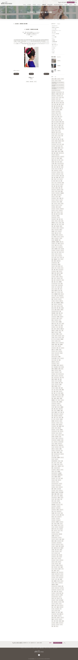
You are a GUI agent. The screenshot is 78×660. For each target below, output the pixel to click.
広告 (52, 118)
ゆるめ (60, 370)
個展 (52, 299)
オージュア (61, 431)
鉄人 (54, 455)
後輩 (59, 191)
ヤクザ (52, 476)
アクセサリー (61, 208)
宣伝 (60, 405)
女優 (52, 415)
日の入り (53, 516)
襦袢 (54, 269)
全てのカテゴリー (55, 25)
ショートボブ (60, 351)
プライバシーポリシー (59, 92)
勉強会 (63, 389)
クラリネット (61, 575)
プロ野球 (57, 330)
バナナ (55, 292)
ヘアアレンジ (58, 172)
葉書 (62, 417)
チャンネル (53, 351)
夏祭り (61, 158)
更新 (59, 177)
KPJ (61, 598)
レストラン (62, 358)
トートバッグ (58, 504)
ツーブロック (59, 231)
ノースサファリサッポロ (55, 502)
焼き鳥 (55, 591)
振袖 (52, 259)
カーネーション (54, 318)
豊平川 (61, 149)
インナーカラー (59, 95)
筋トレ (55, 125)
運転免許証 (55, 259)
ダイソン (58, 363)
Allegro (52, 558)
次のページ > (46, 73)
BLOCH (59, 123)
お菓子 (61, 283)
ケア (57, 137)
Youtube (60, 349)
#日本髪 (27, 81)
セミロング (55, 304)
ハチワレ (53, 582)
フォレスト (58, 212)
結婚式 (61, 109)
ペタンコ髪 (62, 248)
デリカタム (53, 450)
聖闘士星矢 (53, 492)
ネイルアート (56, 372)
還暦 (62, 222)
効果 (61, 478)
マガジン (58, 570)
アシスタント (60, 210)
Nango (63, 128)
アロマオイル (53, 297)
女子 (58, 431)
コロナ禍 (53, 337)
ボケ (56, 478)
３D (56, 243)
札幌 (52, 123)
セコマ (52, 149)
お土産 (57, 391)
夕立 (55, 516)
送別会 (60, 384)
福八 (55, 323)
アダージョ (56, 563)
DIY (59, 137)
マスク (52, 295)
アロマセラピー (61, 295)
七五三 (57, 198)
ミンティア (53, 539)
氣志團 (52, 605)
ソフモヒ (61, 238)
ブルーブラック (59, 182)
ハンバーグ (55, 203)
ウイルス (56, 337)
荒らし (57, 626)
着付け (52, 121)
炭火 (57, 591)
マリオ (59, 478)
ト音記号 (57, 546)
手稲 (52, 170)
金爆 (58, 262)
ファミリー (60, 271)
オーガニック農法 (54, 457)
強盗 (52, 626)
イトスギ (53, 563)
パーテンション (60, 582)
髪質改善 (61, 429)
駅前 (54, 102)
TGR (61, 219)
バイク (59, 259)
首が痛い (59, 264)
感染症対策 (53, 584)
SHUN (60, 436)
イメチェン (59, 142)
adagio (59, 563)
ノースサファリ (54, 396)
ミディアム (57, 429)
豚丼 (55, 617)
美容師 (61, 191)
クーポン (53, 109)
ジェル (60, 372)
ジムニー (57, 222)
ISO (61, 278)
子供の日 (62, 309)
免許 (54, 177)
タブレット (57, 539)
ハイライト (57, 422)
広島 (52, 523)
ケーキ (52, 309)
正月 (57, 252)
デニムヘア (60, 391)
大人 (52, 391)
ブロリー (53, 443)
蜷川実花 (62, 339)
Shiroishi (60, 128)
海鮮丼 (52, 368)
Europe (52, 511)
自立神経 (56, 379)
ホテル (62, 368)
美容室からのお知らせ (16, 70)
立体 (52, 410)
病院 (54, 408)
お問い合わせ (53, 92)
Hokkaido (53, 161)
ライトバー (57, 419)
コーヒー (58, 217)
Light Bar (61, 419)
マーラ (59, 530)
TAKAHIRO (56, 436)
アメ (54, 339)
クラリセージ (60, 490)
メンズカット (53, 593)
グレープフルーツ (59, 542)
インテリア (53, 139)
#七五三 (35, 81)
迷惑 (58, 116)
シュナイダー (53, 490)
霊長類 (59, 497)
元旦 (59, 248)
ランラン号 (56, 610)
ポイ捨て (53, 116)
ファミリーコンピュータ (55, 483)
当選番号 (56, 412)
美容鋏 (58, 523)
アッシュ (61, 205)
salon (57, 128)
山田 (52, 203)
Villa (61, 450)
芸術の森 (53, 344)
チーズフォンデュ (54, 589)
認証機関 (58, 457)
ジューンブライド (58, 111)
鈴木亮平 (59, 476)
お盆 (52, 452)
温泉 (62, 135)
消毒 (60, 311)
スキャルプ (53, 142)
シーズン (62, 104)
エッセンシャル (58, 544)
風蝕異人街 (53, 222)
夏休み (55, 452)
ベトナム (60, 603)
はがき (60, 417)
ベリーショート (61, 622)
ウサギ (52, 175)
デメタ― (56, 466)
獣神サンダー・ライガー (55, 445)
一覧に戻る (31, 73)
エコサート (56, 459)
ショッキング (53, 622)
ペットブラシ (59, 335)
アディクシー (53, 422)
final (55, 511)
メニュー (53, 80)
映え (62, 97)
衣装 (52, 269)
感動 (55, 163)
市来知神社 (56, 248)
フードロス (57, 532)
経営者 (61, 201)
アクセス (59, 80)
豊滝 (59, 502)
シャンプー (62, 236)
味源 (63, 224)
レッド (54, 419)
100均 (56, 335)
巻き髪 (52, 290)
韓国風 (62, 165)
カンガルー (53, 546)
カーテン (53, 384)
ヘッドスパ (59, 135)
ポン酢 (52, 598)
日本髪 (60, 198)
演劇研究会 (57, 241)
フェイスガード (54, 363)
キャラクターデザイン (54, 537)
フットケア (61, 184)
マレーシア (62, 250)
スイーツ (56, 255)
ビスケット (57, 624)
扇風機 (62, 151)
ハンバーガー (56, 619)
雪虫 (52, 398)
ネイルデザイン (61, 342)
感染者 (52, 292)
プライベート (54, 46)
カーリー (57, 210)
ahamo (60, 539)
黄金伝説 (57, 492)
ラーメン (60, 224)
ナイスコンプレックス (54, 283)
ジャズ (56, 579)
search (56, 135)
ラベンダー (57, 297)
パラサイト (61, 276)
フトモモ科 (57, 575)
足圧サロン (60, 424)
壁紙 (58, 139)
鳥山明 (56, 443)
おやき (59, 612)
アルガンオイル (56, 170)
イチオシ (58, 462)
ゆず (61, 499)
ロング (61, 288)
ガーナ (52, 257)
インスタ (60, 97)
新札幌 (57, 509)
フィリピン (58, 292)
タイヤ (52, 182)
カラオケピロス (54, 509)
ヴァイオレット (60, 443)
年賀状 (61, 410)
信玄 (57, 572)
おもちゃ (53, 372)
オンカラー (57, 389)
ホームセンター (54, 405)
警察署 (57, 349)
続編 (61, 325)
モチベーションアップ (54, 356)
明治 (55, 257)
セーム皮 (55, 523)
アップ (62, 172)
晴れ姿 (52, 370)
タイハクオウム (54, 506)
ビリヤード (59, 558)
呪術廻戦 (58, 410)
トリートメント (54, 172)
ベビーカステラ (54, 542)
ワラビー (62, 544)
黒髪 (62, 182)
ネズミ (61, 530)
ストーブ (53, 245)
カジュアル (53, 210)
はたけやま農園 (61, 492)
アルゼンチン (53, 532)
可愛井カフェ (53, 612)
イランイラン (61, 297)
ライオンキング (60, 304)
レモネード (60, 619)
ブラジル (62, 497)
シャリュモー (53, 577)
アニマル (53, 135)
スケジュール (53, 624)
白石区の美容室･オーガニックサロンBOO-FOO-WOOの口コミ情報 (58, 83)
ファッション (54, 43)
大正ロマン (58, 328)
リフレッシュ (57, 184)
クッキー (61, 624)
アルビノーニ (53, 565)
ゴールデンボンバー (54, 262)
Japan (55, 161)
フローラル (53, 544)
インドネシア (58, 250)
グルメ (53, 49)
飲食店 (60, 125)
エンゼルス (61, 565)
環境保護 (59, 471)
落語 (60, 593)
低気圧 (61, 579)
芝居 (60, 241)
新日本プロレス (61, 445)
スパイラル (55, 165)
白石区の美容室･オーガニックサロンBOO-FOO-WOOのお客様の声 (58, 88)
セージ (57, 490)
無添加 (55, 464)
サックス (53, 579)
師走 (58, 579)
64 (55, 158)
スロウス (59, 203)
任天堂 (56, 438)
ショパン (56, 558)
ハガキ (57, 417)
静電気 (61, 398)
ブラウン (59, 118)
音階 (59, 546)
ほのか (55, 137)
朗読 (59, 196)
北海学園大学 (53, 241)
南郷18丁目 (56, 290)
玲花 (52, 165)
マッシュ (58, 257)
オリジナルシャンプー (54, 586)
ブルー (59, 130)
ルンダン (57, 603)
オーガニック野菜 (54, 358)
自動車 (57, 177)
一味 (55, 598)
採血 (52, 408)
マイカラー (57, 208)
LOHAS (53, 471)
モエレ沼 (59, 151)
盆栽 (61, 412)
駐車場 (58, 316)
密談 (63, 121)
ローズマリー (53, 478)
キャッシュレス (56, 229)
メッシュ (61, 422)
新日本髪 (53, 231)
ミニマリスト (56, 332)
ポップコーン (61, 605)
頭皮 (56, 142)
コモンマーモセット (54, 497)
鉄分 (52, 530)
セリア (63, 335)
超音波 (57, 622)
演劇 (59, 104)
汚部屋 (60, 332)
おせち (52, 252)
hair (55, 128)
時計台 (63, 539)
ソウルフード (61, 509)
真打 (62, 593)
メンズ (56, 231)
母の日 (57, 318)
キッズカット (56, 375)
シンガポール (53, 250)
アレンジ (57, 196)
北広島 (52, 375)
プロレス (53, 382)
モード (56, 351)
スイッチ (53, 158)
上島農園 (53, 535)
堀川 (52, 525)
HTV (52, 462)
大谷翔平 (57, 565)
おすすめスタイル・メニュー (56, 30)
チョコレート (60, 255)
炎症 (52, 495)
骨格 (58, 379)
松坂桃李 (56, 476)
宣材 (55, 104)
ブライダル (53, 111)
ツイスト (59, 165)
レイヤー (58, 405)
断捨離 (52, 332)
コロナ (52, 288)
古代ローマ (58, 469)
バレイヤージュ (54, 215)
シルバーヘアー (61, 375)
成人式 (52, 238)
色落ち (61, 452)
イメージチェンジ (54, 144)
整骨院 (52, 379)
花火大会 (53, 151)
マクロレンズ (58, 278)
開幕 (54, 391)
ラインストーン (59, 396)
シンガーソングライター (60, 163)
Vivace (57, 556)
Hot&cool (58, 365)
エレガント (59, 337)
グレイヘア (62, 243)
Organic (53, 128)
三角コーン (58, 403)
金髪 (62, 586)
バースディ (60, 483)
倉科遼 (55, 570)
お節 (55, 252)
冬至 (55, 499)
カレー (60, 323)
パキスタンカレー (59, 511)
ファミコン (53, 438)
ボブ (57, 144)
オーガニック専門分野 (55, 33)
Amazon (57, 424)
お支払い (61, 229)
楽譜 (55, 549)
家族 (57, 271)
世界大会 (61, 495)
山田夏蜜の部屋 (54, 41)
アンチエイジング (54, 403)
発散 (52, 125)
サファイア (55, 530)
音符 (57, 549)
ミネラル (62, 469)
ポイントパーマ (54, 189)
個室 (61, 382)
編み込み (58, 398)
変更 (52, 177)
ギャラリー (59, 299)
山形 (59, 290)
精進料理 (60, 426)
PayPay (52, 229)
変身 (62, 144)
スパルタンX (58, 506)
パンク (55, 182)
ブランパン (62, 617)
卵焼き (60, 121)
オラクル (60, 252)
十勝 (57, 605)
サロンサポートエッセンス (55, 311)
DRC (58, 149)
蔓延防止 (62, 302)
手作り (55, 295)
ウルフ (61, 257)
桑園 (52, 488)
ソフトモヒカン (56, 238)
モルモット (57, 175)
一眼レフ (57, 276)
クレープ (53, 168)
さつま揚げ (55, 525)
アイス (56, 168)
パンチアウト (53, 518)
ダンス (57, 97)
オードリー (53, 285)
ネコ (57, 245)
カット (60, 144)
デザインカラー (54, 95)
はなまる (57, 121)
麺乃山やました (54, 572)
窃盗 (54, 626)
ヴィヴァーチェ (54, 556)
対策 (58, 288)
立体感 (58, 243)
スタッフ (56, 80)
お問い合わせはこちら (71, 2)
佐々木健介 (56, 382)
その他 (53, 52)
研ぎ (52, 328)
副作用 (52, 323)
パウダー (53, 335)
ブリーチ (53, 130)
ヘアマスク (60, 170)
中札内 (55, 605)
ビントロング (58, 518)
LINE (54, 302)
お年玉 (52, 412)
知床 (59, 610)
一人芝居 (53, 163)
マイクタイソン (59, 516)
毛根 (57, 219)
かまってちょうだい (54, 264)
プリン (61, 212)
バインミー (53, 603)
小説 (55, 224)
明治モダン (53, 330)
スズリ (61, 504)
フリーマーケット (54, 316)
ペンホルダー (53, 424)
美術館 (56, 344)
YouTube (53, 35)
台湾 (61, 292)
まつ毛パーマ (58, 189)
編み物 (52, 349)
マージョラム (56, 551)
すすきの (58, 158)
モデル (52, 104)
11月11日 (62, 546)
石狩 (60, 168)
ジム (57, 125)
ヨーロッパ (62, 457)
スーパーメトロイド (58, 485)
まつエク (53, 191)
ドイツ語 (53, 551)
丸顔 (60, 377)
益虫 (62, 139)
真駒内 (56, 151)
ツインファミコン (60, 438)
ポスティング (55, 118)
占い (63, 252)
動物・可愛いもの (55, 44)
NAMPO (55, 488)
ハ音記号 (53, 549)
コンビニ (56, 149)
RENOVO (55, 236)
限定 (56, 285)
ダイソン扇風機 (54, 365)
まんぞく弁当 (55, 415)
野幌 (58, 344)
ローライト (59, 537)
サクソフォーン (61, 577)
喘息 (60, 379)
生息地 (55, 398)
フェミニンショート (56, 377)
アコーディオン (61, 572)
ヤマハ (57, 577)
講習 (60, 389)
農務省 (52, 466)
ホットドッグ (59, 589)
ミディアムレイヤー (54, 431)
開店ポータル (53, 132)
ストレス (63, 123)
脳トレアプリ (60, 408)
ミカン (62, 525)
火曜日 (61, 612)
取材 (56, 132)
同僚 (60, 102)
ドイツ (52, 464)
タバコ (56, 116)
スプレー (61, 318)
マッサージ (53, 184)
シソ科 (60, 551)
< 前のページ (16, 73)
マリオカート (62, 156)
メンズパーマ (56, 370)
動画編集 (61, 344)
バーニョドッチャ (58, 450)
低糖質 (52, 619)
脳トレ (57, 408)
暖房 (55, 245)
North (58, 161)
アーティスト (55, 299)
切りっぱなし (53, 429)
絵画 (59, 382)
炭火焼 (52, 617)
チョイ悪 (57, 593)
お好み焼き (53, 342)
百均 (56, 139)
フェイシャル (53, 97)
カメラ (55, 212)
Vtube (52, 455)
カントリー (53, 196)
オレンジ (59, 525)
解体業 (52, 224)
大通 (56, 102)
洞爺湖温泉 (56, 368)
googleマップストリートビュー (55, 156)
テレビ (55, 462)
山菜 (57, 426)
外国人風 (58, 215)
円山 (62, 377)
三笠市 (52, 248)
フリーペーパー (57, 535)
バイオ (62, 466)
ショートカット (57, 109)
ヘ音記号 (61, 549)
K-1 (52, 236)
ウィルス (56, 288)
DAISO (63, 323)
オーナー (58, 201)
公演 (62, 125)
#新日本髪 (31, 81)
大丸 (59, 283)
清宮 (62, 330)
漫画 (52, 302)
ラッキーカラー (54, 271)
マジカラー (61, 316)
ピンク (59, 412)
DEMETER (59, 466)
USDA (58, 464)
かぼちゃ (58, 499)
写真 (63, 102)
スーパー (58, 358)
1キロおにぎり (60, 415)
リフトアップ (53, 276)
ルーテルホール (54, 198)
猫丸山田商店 (53, 504)
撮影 (52, 212)
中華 (57, 323)
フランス (53, 459)
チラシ (61, 116)
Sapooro (61, 161)
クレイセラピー (54, 469)
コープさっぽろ (54, 426)
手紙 (54, 417)
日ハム (60, 330)
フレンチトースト (54, 217)
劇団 (57, 104)
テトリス (55, 495)
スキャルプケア (54, 219)
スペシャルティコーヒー (55, 596)
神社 (62, 426)
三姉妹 (55, 309)
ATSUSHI (53, 436)
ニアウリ (53, 499)
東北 (61, 290)
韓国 (52, 278)
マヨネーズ (58, 598)
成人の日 (59, 586)
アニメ (59, 325)
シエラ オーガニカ (60, 285)
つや (52, 389)
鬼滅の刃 (56, 325)
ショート (62, 177)
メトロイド (53, 485)
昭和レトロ (62, 328)
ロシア (58, 495)
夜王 (52, 570)
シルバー (61, 245)
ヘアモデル (53, 243)
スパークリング (54, 201)
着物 (56, 269)
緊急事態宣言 (58, 302)
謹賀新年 (57, 584)
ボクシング (53, 205)
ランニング (57, 205)
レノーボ (58, 236)
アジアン (62, 259)
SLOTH (62, 203)
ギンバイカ (53, 575)
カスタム (60, 222)
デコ (62, 396)
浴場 (52, 137)
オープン (59, 132)
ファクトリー (55, 123)
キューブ (55, 410)
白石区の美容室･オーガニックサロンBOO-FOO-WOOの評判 (58, 85)
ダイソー (53, 325)
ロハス (56, 471)
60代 (63, 337)
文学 (57, 224)
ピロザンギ (60, 591)
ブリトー (60, 596)
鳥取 (52, 304)
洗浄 (59, 219)
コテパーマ (57, 342)
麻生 (52, 417)
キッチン (58, 455)
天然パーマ (61, 365)
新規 (60, 175)
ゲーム (53, 38)
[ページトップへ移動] (64, 643)
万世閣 (59, 368)
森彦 (52, 102)
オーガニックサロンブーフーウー (56, 90)
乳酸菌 (59, 356)
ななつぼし (58, 617)
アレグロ (60, 556)
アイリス (53, 255)
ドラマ (55, 278)
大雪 (52, 591)
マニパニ (56, 130)
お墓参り (58, 452)
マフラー (61, 523)
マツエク (56, 191)
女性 (52, 377)
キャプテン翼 (59, 488)
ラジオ (52, 610)
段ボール (58, 339)
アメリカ (61, 464)
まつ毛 (62, 189)
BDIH (61, 462)
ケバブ (62, 589)
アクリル (56, 582)
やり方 (55, 328)
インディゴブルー (61, 269)
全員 (63, 175)
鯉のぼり (58, 309)
